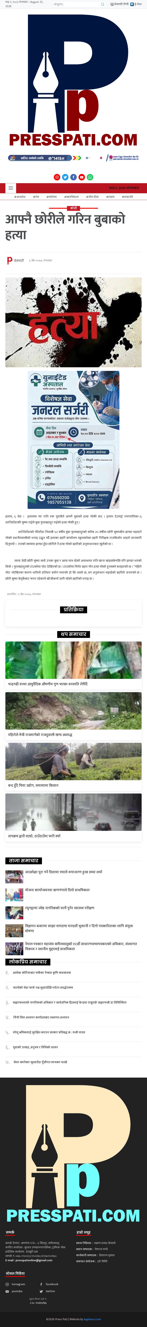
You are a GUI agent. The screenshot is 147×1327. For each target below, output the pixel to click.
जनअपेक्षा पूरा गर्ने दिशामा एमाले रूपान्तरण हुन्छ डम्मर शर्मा (63, 872)
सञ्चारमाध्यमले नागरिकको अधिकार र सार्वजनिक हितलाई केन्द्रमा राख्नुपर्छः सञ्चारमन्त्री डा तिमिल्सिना (70, 1003)
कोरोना (53, 197)
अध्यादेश (20, 197)
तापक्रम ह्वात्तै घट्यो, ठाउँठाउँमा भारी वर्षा (34, 836)
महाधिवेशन (73, 197)
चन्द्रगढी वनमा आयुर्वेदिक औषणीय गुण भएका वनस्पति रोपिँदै (47, 684)
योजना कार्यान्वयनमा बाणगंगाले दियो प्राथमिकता (57, 890)
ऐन (37, 197)
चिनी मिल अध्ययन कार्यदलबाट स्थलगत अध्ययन (41, 1017)
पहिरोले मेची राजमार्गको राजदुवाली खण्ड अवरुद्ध (40, 735)
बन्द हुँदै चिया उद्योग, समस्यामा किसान (33, 786)
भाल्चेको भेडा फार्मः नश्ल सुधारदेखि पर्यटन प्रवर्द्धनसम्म (43, 988)
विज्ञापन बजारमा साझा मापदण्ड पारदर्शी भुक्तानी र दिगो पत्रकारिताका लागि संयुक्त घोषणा (79, 928)
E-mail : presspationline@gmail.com (28, 1260)
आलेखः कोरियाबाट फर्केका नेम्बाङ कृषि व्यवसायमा (42, 973)
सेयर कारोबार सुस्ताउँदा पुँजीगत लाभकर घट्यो (40, 1062)
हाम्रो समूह (84, 1232)
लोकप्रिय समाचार (28, 962)
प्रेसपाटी (19, 261)
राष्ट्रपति (128, 197)
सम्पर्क (10, 1232)
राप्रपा (111, 197)
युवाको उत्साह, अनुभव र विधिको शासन (35, 1047)
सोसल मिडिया (15, 1274)
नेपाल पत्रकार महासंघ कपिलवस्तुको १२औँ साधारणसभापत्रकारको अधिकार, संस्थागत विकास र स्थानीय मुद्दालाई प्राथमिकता (81, 946)
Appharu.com (92, 1319)
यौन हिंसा (93, 197)
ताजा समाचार (23, 860)
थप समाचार (73, 634)
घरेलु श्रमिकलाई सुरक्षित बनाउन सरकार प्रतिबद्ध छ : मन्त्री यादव (49, 1032)
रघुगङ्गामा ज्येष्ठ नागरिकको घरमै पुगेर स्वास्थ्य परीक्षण (59, 908)
